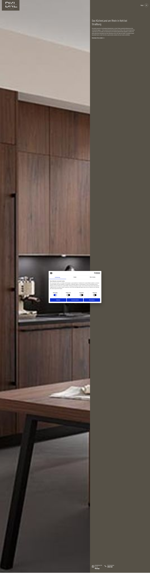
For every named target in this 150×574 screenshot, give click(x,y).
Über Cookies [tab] (92, 277)
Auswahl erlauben (75, 299)
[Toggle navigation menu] (146, 5)
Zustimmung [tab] (57, 277)
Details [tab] (75, 277)
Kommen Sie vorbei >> (98, 38)
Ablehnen (58, 299)
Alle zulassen (92, 299)
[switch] (68, 295)
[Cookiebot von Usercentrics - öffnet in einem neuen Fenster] (95, 273)
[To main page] (10, 5)
